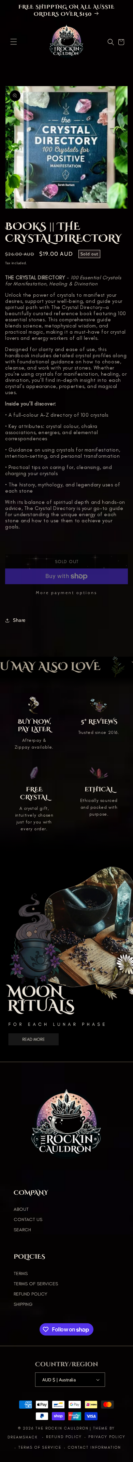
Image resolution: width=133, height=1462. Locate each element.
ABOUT (21, 1209)
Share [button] (19, 620)
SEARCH (22, 1230)
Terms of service (39, 1447)
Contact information (94, 1447)
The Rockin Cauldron (62, 1428)
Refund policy (64, 1437)
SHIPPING (23, 1304)
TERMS (21, 1273)
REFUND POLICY (30, 1294)
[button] (13, 41)
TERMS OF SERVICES (36, 1284)
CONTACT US (28, 1219)
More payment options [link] (66, 592)
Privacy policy (106, 1437)
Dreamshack (24, 1437)
